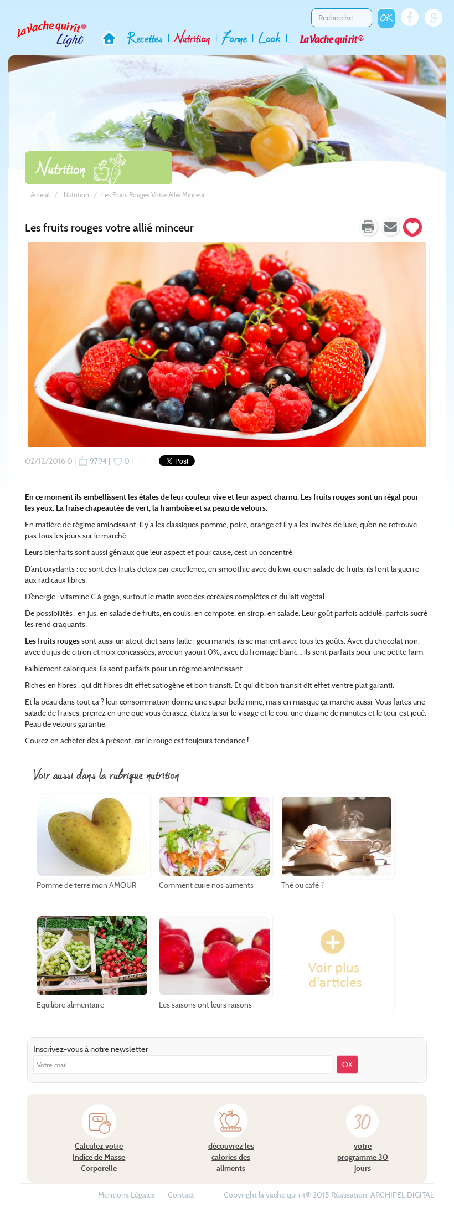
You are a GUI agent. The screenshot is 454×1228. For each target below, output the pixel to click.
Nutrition (192, 37)
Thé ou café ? (302, 885)
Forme (234, 37)
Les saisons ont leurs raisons (205, 1005)
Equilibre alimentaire (70, 1005)
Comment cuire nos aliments (206, 885)
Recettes (145, 37)
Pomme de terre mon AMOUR (86, 885)
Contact (181, 1195)
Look (270, 37)
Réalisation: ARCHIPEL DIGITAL (382, 1195)
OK (386, 18)
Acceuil (40, 195)
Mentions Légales (126, 1195)
